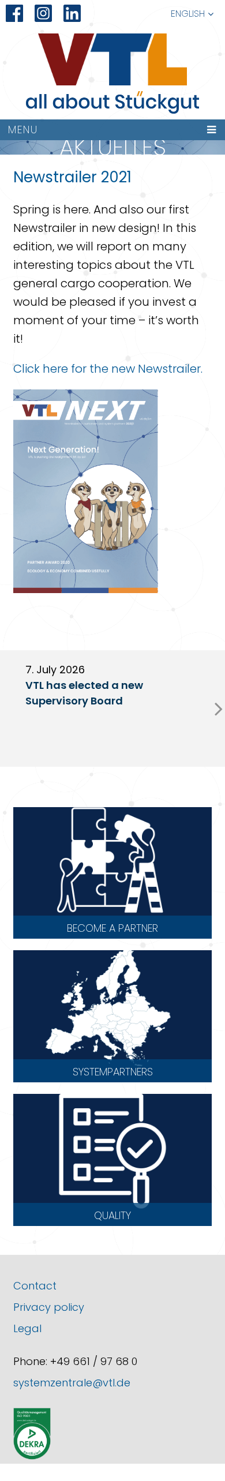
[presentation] (219, 708)
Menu (23, 129)
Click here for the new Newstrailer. (107, 369)
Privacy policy (48, 1307)
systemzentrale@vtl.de (71, 1382)
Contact (35, 1285)
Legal (27, 1328)
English (188, 13)
